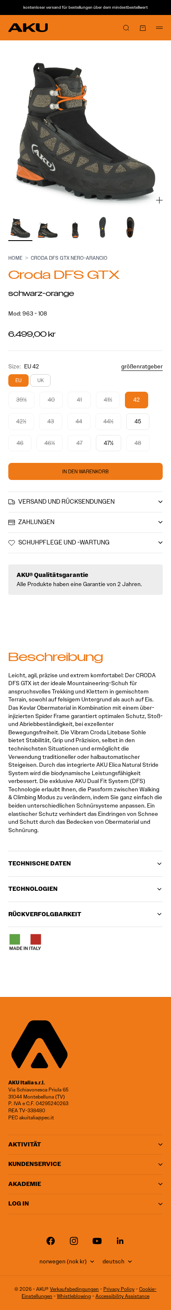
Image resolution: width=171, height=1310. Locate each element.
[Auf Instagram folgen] (74, 1241)
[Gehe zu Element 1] (20, 227)
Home (15, 258)
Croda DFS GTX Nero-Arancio (69, 258)
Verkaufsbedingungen (74, 1289)
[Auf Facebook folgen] (51, 1241)
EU (18, 380)
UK (40, 380)
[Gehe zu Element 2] (48, 227)
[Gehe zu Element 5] (130, 227)
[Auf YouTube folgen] (97, 1241)
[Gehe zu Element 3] (75, 227)
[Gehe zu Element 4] (102, 227)
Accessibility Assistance (122, 1296)
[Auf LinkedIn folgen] (120, 1241)
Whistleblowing (74, 1296)
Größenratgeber (142, 366)
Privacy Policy (118, 1289)
